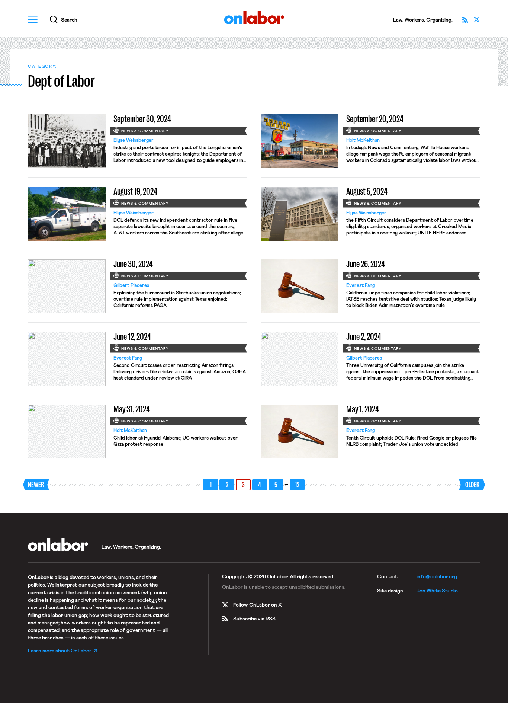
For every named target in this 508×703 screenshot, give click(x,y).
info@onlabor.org (437, 576)
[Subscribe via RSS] (465, 20)
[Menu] (33, 20)
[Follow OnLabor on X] (477, 20)
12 (297, 484)
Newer (36, 484)
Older (472, 484)
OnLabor (254, 18)
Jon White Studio (437, 591)
